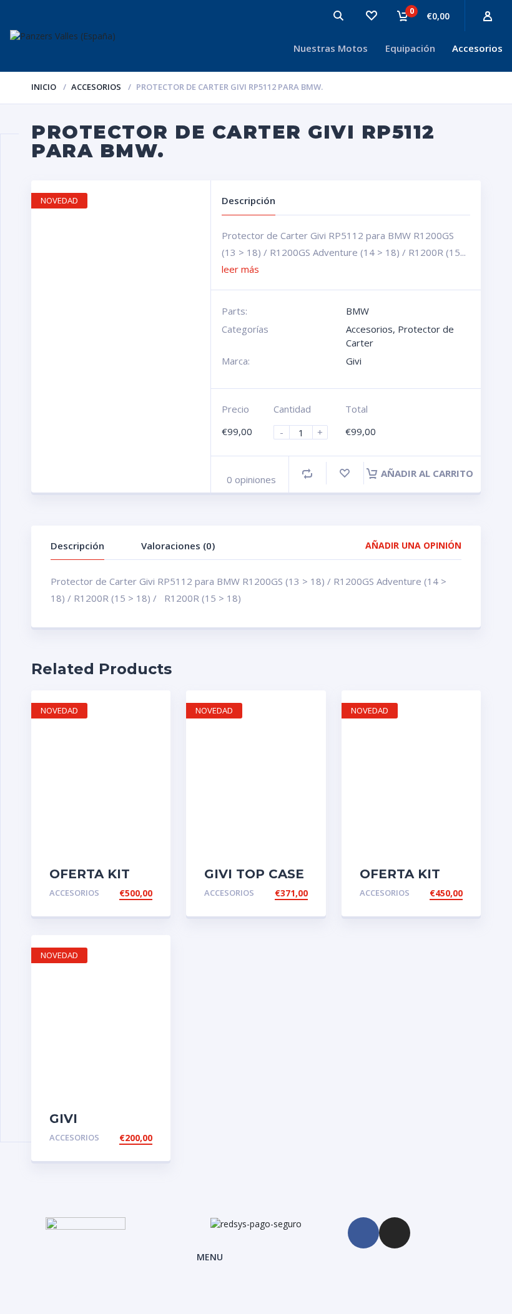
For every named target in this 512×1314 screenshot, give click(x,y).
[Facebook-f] (363, 1232)
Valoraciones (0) (178, 545)
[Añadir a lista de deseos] (345, 473)
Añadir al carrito (427, 473)
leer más (240, 269)
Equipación (410, 48)
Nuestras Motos (330, 48)
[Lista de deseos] (371, 15)
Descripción (77, 545)
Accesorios (477, 48)
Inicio (43, 86)
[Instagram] (394, 1232)
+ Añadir (131, 893)
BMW (357, 311)
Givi (354, 361)
